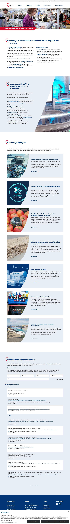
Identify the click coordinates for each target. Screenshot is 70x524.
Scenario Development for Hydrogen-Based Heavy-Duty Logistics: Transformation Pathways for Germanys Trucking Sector (30, 421)
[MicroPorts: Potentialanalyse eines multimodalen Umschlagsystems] (18, 330)
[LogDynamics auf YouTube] (57, 504)
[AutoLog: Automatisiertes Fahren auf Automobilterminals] (18, 166)
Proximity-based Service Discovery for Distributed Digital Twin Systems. (21, 447)
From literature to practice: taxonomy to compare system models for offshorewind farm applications (26, 391)
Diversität (43, 1)
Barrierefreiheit (49, 1)
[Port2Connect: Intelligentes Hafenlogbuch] (18, 303)
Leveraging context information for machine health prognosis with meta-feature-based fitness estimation (27, 400)
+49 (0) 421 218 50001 (31, 507)
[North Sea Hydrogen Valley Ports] (18, 276)
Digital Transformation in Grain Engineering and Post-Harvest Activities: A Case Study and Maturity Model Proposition (29, 438)
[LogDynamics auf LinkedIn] (60, 504)
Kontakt (55, 1)
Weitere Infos (34, 171)
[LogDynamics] (10, 5)
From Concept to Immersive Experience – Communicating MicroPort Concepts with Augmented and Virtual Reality (29, 409)
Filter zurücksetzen (59, 379)
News (39, 1)
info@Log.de (31, 509)
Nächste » (38, 485)
